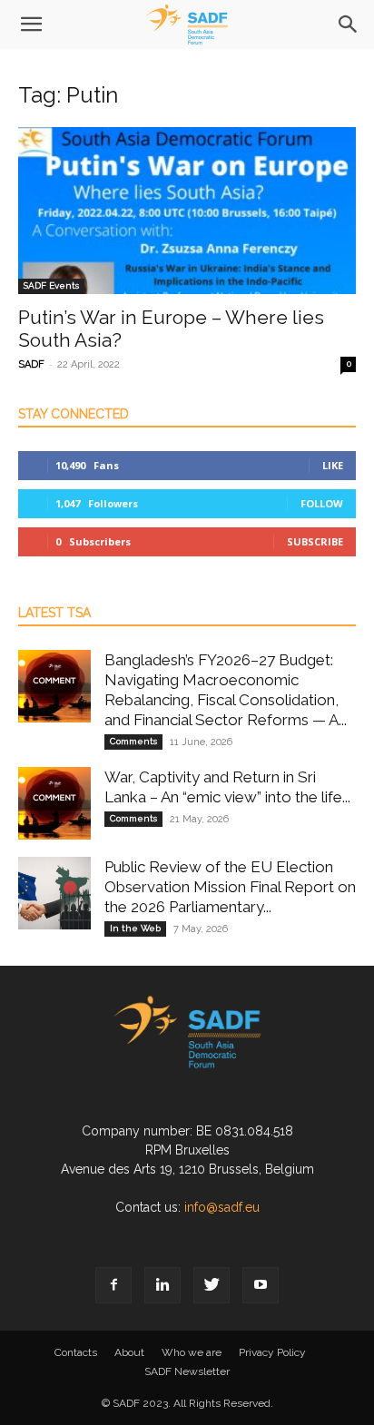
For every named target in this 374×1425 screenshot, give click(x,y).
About (129, 1352)
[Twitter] (211, 1285)
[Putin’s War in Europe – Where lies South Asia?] (187, 210)
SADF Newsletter (187, 1371)
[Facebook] (113, 1285)
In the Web (135, 928)
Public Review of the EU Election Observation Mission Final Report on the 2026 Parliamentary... (230, 887)
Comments (133, 741)
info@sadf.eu (222, 1207)
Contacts (75, 1352)
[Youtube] (260, 1285)
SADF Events (51, 285)
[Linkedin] (162, 1285)
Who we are (191, 1352)
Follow (321, 503)
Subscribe (315, 541)
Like (332, 465)
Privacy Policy (272, 1352)
